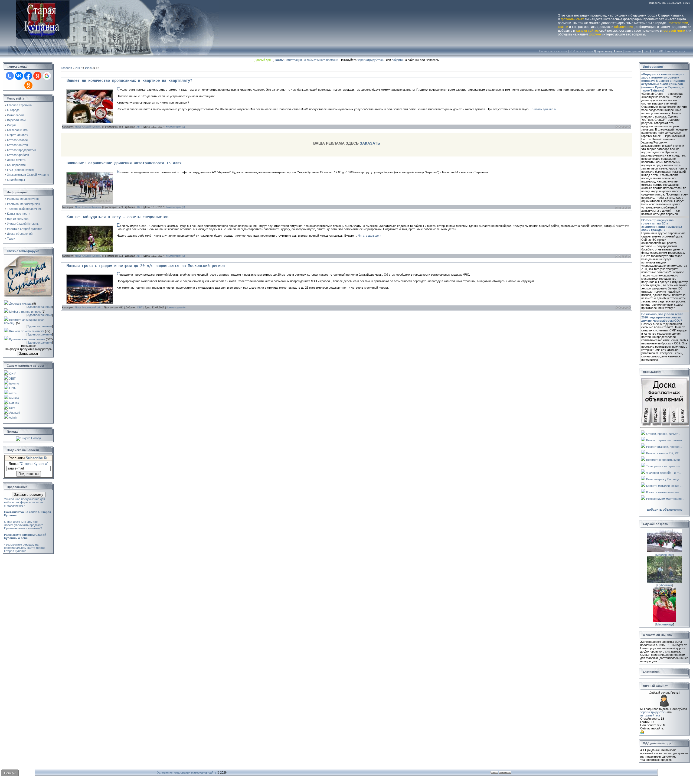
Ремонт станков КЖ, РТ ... (664, 453)
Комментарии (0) (175, 126)
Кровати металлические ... (664, 485)
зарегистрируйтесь (370, 59)
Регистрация (633, 51)
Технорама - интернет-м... (664, 466)
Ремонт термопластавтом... (665, 440)
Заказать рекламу (28, 495)
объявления (623, 27)
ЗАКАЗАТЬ (370, 143)
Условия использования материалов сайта (186, 772)
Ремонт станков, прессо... (664, 446)
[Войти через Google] (47, 75)
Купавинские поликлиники (27, 339)
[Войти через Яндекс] (37, 76)
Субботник (664, 585)
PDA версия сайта (581, 51)
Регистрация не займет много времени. (312, 59)
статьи (563, 27)
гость (13, 393)
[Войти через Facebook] (28, 76)
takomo (14, 383)
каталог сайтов (587, 30)
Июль (89, 68)
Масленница (664, 554)
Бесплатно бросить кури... (664, 459)
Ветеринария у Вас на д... (663, 479)
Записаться (28, 353)
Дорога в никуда (20, 303)
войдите (397, 59)
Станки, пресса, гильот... (663, 433)
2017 (78, 68)
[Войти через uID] (10, 76)
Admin (13, 417)
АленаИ (14, 412)
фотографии (678, 23)
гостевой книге (673, 30)
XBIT (12, 378)
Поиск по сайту (675, 51)
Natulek (14, 403)
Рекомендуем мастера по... (665, 498)
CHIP (12, 373)
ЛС (661, 51)
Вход (647, 51)
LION (12, 388)
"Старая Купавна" (33, 464)
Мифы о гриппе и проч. (25, 311)
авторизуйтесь (650, 715)
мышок (14, 398)
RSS (655, 51)
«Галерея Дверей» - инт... (663, 472)
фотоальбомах (572, 19)
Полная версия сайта (553, 51)
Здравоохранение (39, 306)
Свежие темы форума (23, 251)
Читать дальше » (544, 109)
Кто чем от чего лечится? (26, 331)
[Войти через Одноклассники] (28, 85)
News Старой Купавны (88, 126)
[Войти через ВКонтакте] (19, 76)
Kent (12, 407)
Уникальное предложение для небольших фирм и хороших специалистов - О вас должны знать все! (27, 510)
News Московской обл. (88, 307)
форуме (595, 34)
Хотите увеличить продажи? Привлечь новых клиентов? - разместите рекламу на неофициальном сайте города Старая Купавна (25, 538)
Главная (66, 68)
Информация (653, 66)
